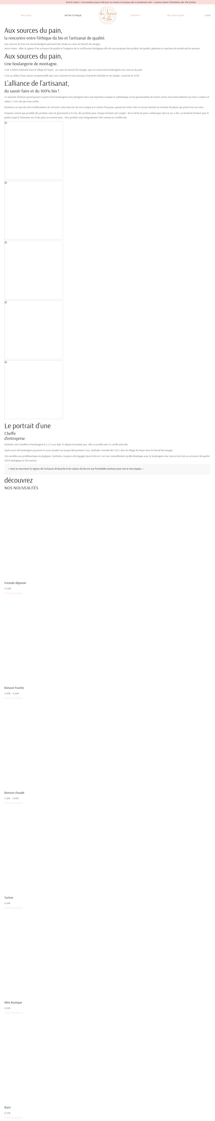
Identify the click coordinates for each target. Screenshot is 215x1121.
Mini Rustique (13, 1002)
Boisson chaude (14, 793)
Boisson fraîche (14, 688)
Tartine (8, 897)
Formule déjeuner (15, 583)
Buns (7, 1107)
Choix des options (13, 593)
